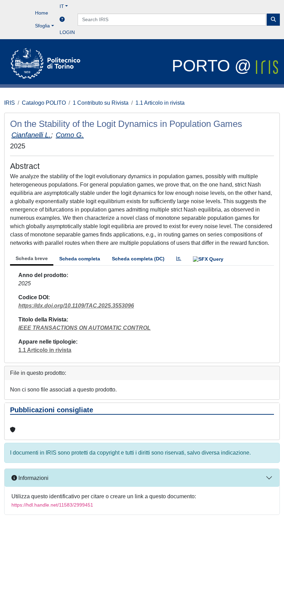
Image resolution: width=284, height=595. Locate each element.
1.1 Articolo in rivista (160, 103)
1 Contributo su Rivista (100, 103)
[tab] (178, 259)
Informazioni (32, 478)
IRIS (9, 103)
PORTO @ (214, 66)
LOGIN (67, 32)
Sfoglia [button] (42, 25)
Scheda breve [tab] (32, 258)
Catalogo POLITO (44, 103)
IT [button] (62, 6)
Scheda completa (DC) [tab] (138, 258)
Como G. (70, 135)
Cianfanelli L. (31, 135)
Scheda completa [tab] (79, 258)
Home (41, 13)
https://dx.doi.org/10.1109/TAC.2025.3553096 (76, 306)
